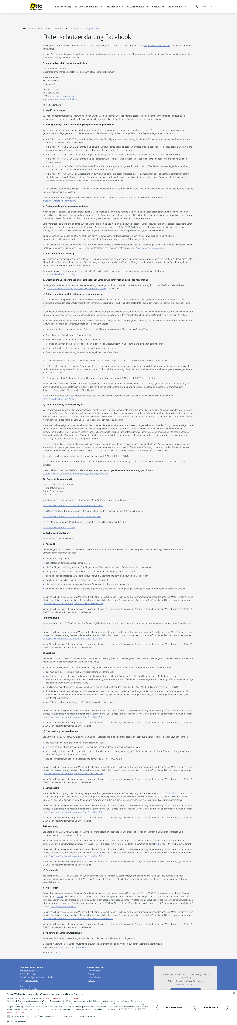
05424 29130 (53, 89)
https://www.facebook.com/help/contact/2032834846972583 (73, 603)
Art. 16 (164, 793)
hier (141, 119)
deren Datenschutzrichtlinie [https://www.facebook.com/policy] (77, 288)
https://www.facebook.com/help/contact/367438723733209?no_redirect (78, 918)
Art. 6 (86, 844)
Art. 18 (189, 793)
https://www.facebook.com (157, 45)
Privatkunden (94, 970)
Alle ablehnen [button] (211, 1007)
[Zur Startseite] (37, 6)
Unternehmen (94, 977)
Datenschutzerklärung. (186, 984)
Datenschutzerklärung (30, 989)
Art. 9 (112, 844)
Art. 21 (60, 896)
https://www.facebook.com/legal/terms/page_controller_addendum (76, 473)
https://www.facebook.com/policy (59, 200)
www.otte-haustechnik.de (65, 99)
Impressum (25, 986)
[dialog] (118, 1007)
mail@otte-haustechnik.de (63, 96)
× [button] (234, 993)
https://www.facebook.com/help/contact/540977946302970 (72, 516)
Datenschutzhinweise (15, 1012)
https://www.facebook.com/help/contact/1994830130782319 (72, 638)
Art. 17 (171, 793)
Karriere (91, 974)
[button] (79, 1021)
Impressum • (67, 998)
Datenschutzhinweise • (52, 998)
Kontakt (91, 980)
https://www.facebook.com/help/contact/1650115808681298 (73, 505)
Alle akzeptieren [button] (174, 1007)
